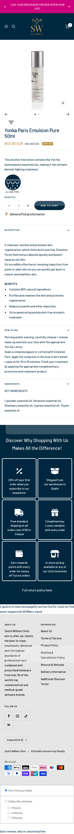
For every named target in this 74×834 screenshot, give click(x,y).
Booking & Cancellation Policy (53, 655)
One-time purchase (20, 790)
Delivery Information (53, 671)
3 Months (16, 818)
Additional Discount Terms (53, 681)
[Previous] (6, 114)
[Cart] (67, 26)
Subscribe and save (20, 801)
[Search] (13, 26)
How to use (11, 330)
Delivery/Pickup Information (27, 214)
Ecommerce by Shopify (52, 751)
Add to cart (50, 205)
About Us (46, 631)
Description (12, 230)
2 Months (16, 813)
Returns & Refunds (52, 664)
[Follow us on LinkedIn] (9, 724)
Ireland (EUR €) (15, 739)
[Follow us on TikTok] (26, 716)
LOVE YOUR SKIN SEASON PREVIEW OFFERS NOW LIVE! (37, 6)
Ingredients (12, 384)
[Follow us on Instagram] (17, 716)
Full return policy (34, 590)
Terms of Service (51, 638)
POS (33, 751)
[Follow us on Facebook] (9, 716)
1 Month (15, 808)
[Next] (67, 114)
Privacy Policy (49, 645)
